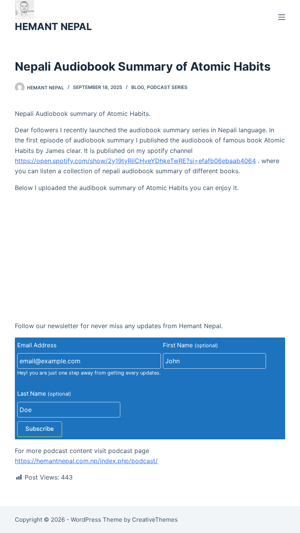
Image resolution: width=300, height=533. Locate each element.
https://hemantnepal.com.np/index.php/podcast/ (86, 461)
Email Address (37, 345)
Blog (137, 87)
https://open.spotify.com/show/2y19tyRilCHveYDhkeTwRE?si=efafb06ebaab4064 (135, 161)
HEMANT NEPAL (53, 26)
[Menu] (281, 17)
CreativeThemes (155, 519)
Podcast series (167, 87)
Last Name (44, 393)
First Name (190, 345)
